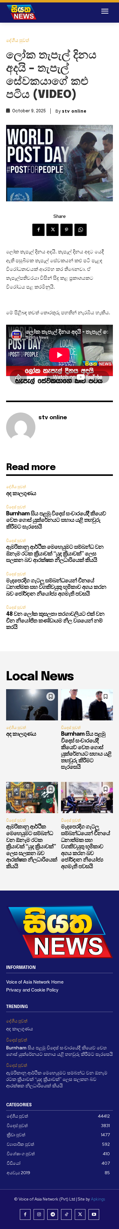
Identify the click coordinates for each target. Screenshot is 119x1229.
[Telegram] (52, 1214)
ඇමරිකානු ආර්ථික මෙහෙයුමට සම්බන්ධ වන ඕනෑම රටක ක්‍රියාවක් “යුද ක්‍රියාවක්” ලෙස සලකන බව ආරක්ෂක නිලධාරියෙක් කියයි (54, 553)
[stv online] (20, 427)
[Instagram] (39, 1214)
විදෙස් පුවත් (16, 507)
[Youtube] (93, 1214)
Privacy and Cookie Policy (32, 989)
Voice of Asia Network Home (34, 981)
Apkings (98, 1199)
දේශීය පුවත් (17, 40)
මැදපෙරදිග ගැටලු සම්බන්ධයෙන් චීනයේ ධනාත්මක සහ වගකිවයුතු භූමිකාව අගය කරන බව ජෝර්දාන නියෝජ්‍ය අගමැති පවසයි (56, 587)
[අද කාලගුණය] (32, 704)
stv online (74, 111)
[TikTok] (66, 1214)
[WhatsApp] (80, 230)
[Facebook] (38, 230)
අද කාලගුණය (21, 493)
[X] (52, 230)
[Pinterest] (66, 230)
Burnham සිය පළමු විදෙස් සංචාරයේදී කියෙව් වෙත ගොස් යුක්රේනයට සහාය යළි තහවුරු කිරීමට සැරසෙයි (56, 520)
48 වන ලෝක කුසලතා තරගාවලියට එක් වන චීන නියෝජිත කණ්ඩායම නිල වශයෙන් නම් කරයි (55, 620)
